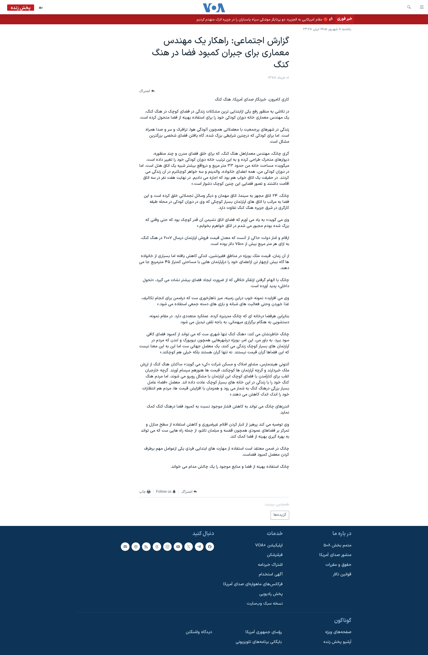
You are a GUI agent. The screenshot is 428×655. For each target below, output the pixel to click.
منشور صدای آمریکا (335, 555)
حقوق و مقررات (338, 565)
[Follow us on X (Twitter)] (188, 546)
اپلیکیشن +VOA (269, 545)
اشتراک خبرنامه (270, 565)
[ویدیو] (40, 7)
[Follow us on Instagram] (167, 546)
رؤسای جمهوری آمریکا (263, 632)
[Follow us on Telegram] (199, 546)
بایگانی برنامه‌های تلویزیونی (259, 642)
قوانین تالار (342, 574)
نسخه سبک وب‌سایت (265, 604)
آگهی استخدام (271, 574)
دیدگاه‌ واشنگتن (199, 632)
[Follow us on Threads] (157, 546)
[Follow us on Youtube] (178, 546)
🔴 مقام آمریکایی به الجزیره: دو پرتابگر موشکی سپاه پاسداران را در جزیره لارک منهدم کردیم (262, 19)
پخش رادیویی (271, 594)
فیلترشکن (275, 555)
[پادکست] (136, 546)
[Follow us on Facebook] (210, 546)
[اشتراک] (125, 546)
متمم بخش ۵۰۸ (337, 545)
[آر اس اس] (146, 546)
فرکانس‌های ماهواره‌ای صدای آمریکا (253, 584)
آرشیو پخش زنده (337, 642)
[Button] (147, 91)
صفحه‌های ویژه (338, 632)
